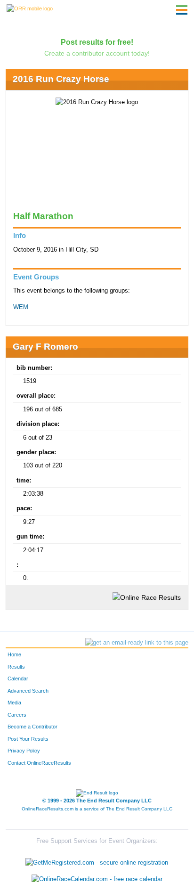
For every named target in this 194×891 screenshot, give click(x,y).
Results (16, 667)
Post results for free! (97, 42)
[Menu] (181, 9)
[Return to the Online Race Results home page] (30, 8)
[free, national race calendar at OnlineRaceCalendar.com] (97, 879)
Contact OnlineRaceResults (39, 763)
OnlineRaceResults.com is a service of (97, 808)
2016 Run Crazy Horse (61, 79)
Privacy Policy (24, 750)
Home (14, 654)
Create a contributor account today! (97, 53)
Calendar (18, 678)
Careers (17, 715)
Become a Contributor (32, 726)
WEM (20, 307)
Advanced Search (28, 691)
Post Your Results (28, 739)
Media (14, 702)
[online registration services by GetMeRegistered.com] (96, 860)
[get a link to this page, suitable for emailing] (136, 642)
